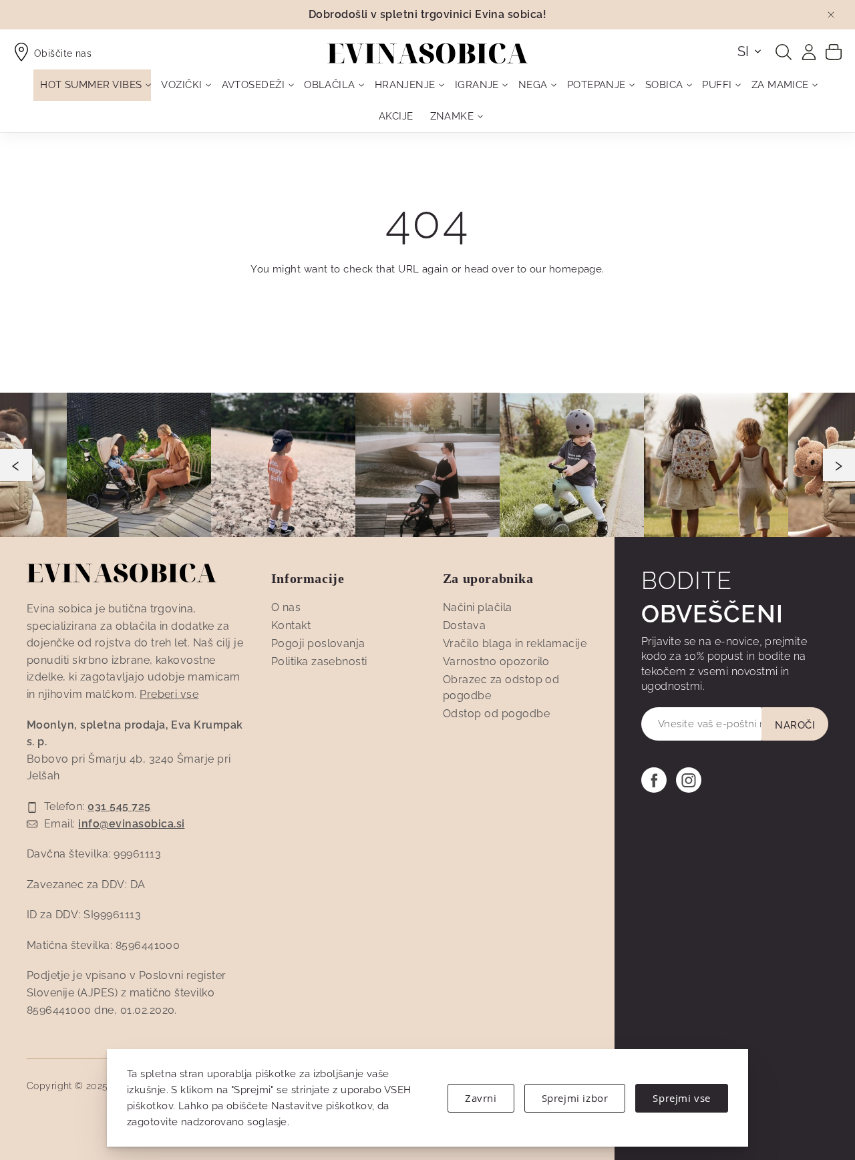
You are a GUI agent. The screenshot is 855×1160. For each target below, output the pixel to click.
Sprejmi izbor (575, 1098)
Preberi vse (169, 694)
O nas (286, 607)
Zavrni (481, 1098)
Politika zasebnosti (319, 661)
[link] (809, 52)
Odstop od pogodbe (496, 713)
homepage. (577, 269)
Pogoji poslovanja (318, 643)
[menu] (427, 100)
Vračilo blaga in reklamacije (514, 643)
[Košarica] (834, 51)
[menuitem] (92, 85)
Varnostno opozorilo (496, 661)
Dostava (464, 625)
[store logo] (427, 53)
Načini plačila (477, 607)
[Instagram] (688, 780)
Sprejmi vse (682, 1098)
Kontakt (291, 625)
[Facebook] (654, 780)
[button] (750, 51)
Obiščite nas (63, 53)
